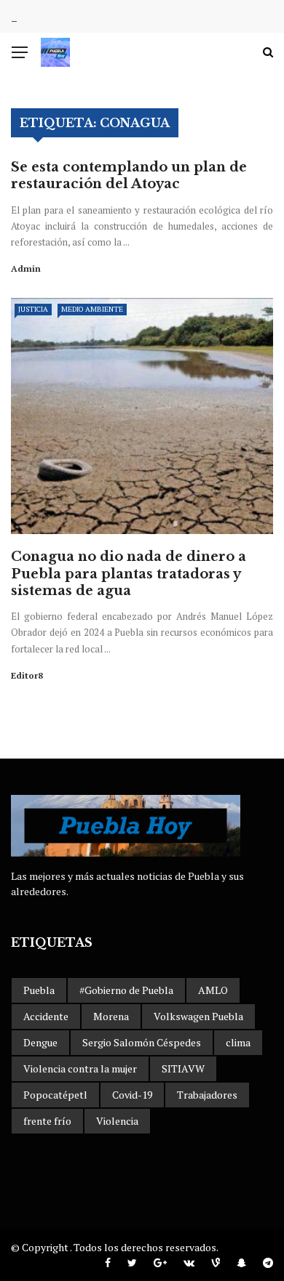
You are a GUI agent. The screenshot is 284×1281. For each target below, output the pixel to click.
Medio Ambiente (92, 309)
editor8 (27, 675)
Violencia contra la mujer (80, 1068)
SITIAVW (183, 1068)
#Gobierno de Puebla (126, 990)
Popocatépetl (55, 1095)
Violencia (117, 1121)
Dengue (40, 1042)
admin (26, 268)
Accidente (45, 1016)
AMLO (213, 990)
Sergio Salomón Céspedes (141, 1042)
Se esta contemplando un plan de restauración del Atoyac (129, 175)
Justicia (33, 309)
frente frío (47, 1121)
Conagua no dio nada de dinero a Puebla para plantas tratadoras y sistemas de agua (128, 574)
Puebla (39, 990)
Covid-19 (132, 1095)
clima (238, 1042)
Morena (111, 1016)
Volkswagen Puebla (198, 1016)
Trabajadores (207, 1095)
